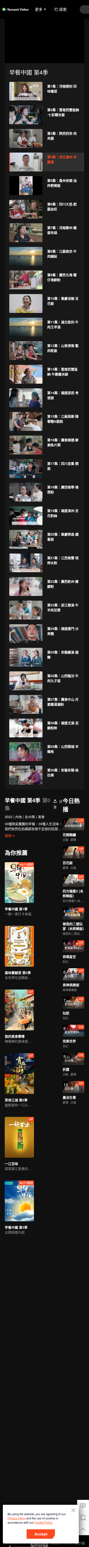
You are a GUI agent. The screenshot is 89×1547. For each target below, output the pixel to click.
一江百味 (11, 1163)
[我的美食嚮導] (19, 1010)
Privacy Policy (17, 1518)
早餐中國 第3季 (16, 1227)
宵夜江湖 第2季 (16, 1100)
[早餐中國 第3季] (19, 1201)
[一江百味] (19, 1137)
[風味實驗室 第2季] (19, 946)
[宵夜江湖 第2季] (19, 1073)
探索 (63, 9)
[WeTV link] (15, 9)
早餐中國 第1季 (16, 909)
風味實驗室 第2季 (18, 972)
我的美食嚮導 (15, 1036)
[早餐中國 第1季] (19, 882)
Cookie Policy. (43, 1522)
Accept (40, 1534)
